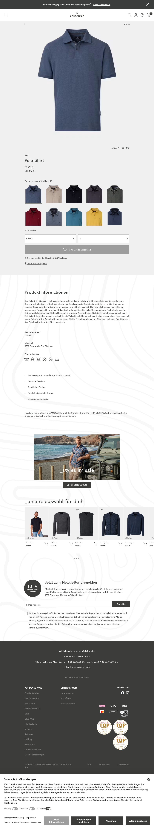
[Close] (148, 5)
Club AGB (29, 719)
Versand (28, 729)
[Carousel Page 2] (126, 24)
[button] (30, 230)
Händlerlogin (31, 724)
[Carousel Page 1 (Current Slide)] (124, 24)
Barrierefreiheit (68, 703)
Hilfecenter (30, 703)
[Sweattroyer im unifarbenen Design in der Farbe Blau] (135, 523)
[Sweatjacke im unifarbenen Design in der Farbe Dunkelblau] (111, 523)
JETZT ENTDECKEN (77, 485)
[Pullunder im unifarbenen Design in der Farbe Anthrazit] (86, 523)
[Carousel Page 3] (128, 24)
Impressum (104, 764)
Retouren (29, 734)
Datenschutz (123, 764)
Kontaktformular (32, 708)
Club (27, 714)
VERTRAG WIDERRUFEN (77, 677)
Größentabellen (32, 693)
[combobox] (50, 239)
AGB (89, 764)
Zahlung (28, 739)
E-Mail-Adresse (33, 605)
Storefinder (66, 698)
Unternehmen (67, 693)
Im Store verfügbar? (37, 263)
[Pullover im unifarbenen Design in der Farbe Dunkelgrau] (61, 523)
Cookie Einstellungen (35, 754)
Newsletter (30, 744)
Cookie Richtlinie (33, 749)
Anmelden (121, 604)
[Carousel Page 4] (129, 24)
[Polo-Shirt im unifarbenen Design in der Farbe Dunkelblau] (37, 523)
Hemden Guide (32, 698)
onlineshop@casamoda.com (62, 416)
